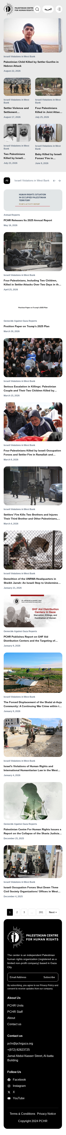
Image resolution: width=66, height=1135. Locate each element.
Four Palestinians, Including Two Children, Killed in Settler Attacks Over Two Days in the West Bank (32, 282)
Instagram (16, 1085)
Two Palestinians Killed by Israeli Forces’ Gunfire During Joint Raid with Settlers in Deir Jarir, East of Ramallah (16, 156)
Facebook (16, 1079)
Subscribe (49, 977)
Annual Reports (12, 215)
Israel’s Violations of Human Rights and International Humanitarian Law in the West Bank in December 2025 (31, 768)
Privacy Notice (46, 1113)
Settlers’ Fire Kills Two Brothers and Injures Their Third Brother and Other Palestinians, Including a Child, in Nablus (31, 517)
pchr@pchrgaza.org (20, 1043)
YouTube (16, 1098)
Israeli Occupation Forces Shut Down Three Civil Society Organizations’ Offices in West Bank (31, 889)
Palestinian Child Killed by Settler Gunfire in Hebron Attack (31, 63)
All (7, 180)
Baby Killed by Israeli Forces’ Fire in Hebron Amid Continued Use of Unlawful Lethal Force (48, 156)
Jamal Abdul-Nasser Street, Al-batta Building (30, 1058)
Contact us (14, 1024)
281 (41, 912)
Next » (53, 912)
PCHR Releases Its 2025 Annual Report (28, 220)
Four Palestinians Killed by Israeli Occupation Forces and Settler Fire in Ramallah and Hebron (32, 453)
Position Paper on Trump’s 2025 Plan (27, 326)
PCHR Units (15, 1005)
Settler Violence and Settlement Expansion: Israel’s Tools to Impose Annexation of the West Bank (16, 110)
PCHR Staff (15, 1011)
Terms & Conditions (22, 1113)
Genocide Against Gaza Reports (20, 321)
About (11, 1017)
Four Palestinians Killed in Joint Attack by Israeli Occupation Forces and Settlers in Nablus (48, 110)
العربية (48, 9)
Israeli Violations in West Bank (19, 56)
